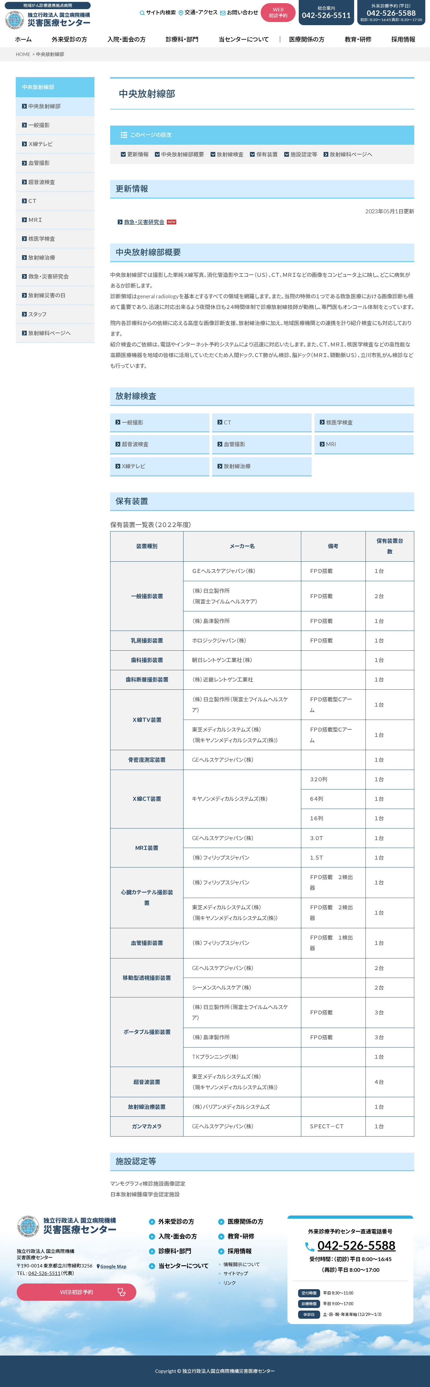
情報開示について (241, 1264)
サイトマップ (235, 1273)
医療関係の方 (307, 39)
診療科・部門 (182, 39)
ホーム (23, 39)
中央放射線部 (38, 87)
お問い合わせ (242, 12)
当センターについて (243, 39)
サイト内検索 (161, 13)
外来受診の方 (69, 39)
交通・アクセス (201, 12)
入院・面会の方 (126, 39)
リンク (229, 1283)
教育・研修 (358, 39)
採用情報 (403, 39)
